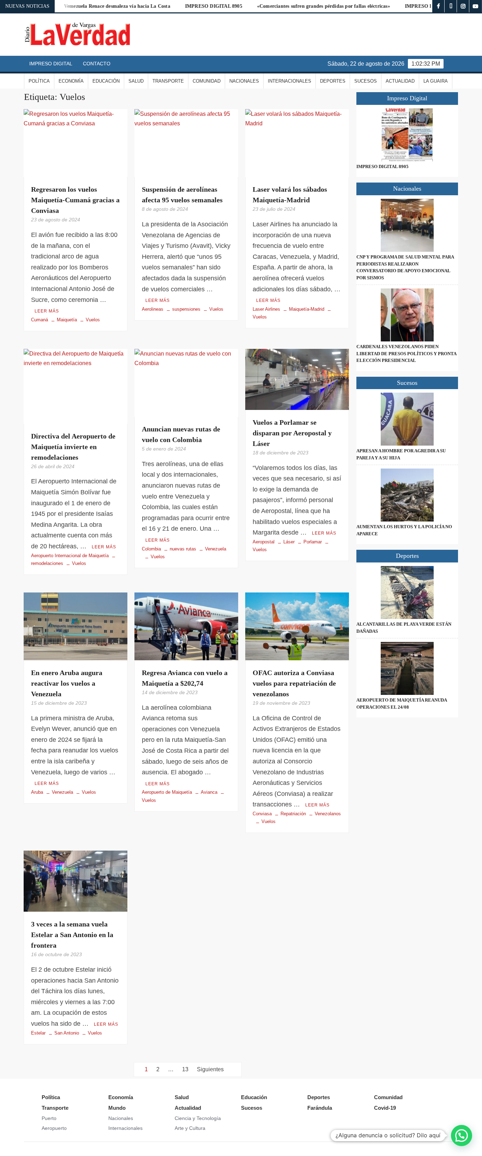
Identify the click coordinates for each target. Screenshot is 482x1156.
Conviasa (262, 813)
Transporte (168, 81)
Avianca (209, 792)
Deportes (332, 81)
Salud (136, 81)
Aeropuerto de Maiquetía (167, 792)
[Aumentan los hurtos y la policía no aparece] (407, 495)
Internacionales (289, 81)
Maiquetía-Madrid (306, 309)
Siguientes (210, 1069)
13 (185, 1069)
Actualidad (400, 81)
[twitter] (451, 6)
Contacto (96, 63)
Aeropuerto (54, 1128)
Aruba (37, 792)
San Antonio (66, 1033)
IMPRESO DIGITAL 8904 (407, 6)
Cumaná (39, 319)
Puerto (49, 1118)
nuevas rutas (183, 549)
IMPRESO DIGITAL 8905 (188, 6)
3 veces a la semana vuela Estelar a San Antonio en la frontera (72, 934)
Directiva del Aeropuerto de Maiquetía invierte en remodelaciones (73, 446)
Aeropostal (264, 541)
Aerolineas (152, 309)
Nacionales (244, 81)
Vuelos (93, 319)
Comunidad (207, 81)
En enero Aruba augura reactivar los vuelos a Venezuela (66, 683)
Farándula (319, 1108)
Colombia (151, 549)
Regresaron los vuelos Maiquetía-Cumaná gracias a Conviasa (75, 199)
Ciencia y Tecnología (198, 1118)
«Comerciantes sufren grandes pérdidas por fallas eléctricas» (297, 6)
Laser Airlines (266, 309)
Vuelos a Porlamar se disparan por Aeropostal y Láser (292, 432)
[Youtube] (475, 6)
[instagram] (463, 6)
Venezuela (215, 549)
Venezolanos (328, 813)
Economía (71, 81)
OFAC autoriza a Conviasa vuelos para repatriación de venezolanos (294, 683)
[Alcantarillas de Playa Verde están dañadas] (407, 592)
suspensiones (186, 309)
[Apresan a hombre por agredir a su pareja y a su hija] (407, 419)
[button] (461, 1135)
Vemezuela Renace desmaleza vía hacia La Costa (91, 6)
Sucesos (365, 81)
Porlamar (312, 541)
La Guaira (435, 81)
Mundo (117, 1108)
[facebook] (438, 6)
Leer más (47, 311)
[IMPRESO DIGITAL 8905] (407, 134)
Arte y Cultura (190, 1128)
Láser (289, 541)
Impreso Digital (50, 63)
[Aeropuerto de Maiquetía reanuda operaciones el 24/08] (407, 668)
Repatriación (293, 813)
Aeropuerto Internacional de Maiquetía (70, 555)
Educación (106, 81)
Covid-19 (385, 1108)
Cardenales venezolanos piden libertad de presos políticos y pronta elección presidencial (406, 353)
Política (39, 81)
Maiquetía (67, 319)
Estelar (38, 1033)
